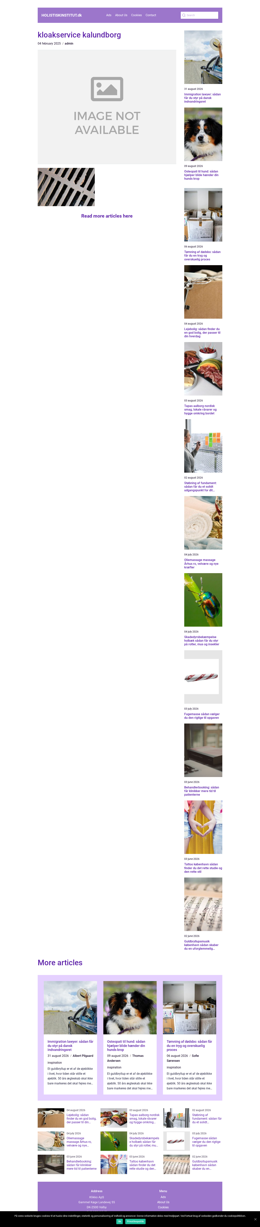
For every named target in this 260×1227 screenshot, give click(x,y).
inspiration (55, 1062)
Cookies (136, 15)
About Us (121, 15)
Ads (108, 15)
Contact (151, 15)
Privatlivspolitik (135, 1221)
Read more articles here (107, 216)
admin (69, 43)
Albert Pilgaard (83, 1056)
